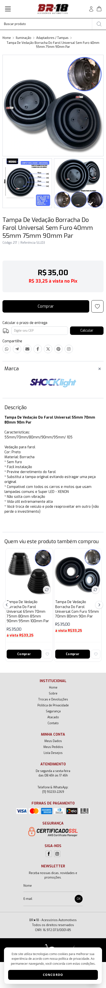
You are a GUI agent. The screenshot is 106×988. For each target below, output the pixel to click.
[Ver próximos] (98, 605)
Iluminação (23, 38)
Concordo (53, 975)
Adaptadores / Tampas (52, 38)
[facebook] (49, 854)
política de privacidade (73, 959)
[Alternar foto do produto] (47, 590)
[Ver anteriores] (7, 605)
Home (6, 38)
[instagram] (57, 854)
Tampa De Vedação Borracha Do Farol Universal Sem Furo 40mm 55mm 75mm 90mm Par (53, 45)
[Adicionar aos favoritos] (47, 654)
